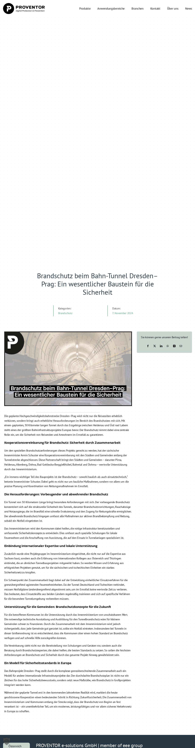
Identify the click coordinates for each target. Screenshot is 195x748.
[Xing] (174, 346)
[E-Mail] (180, 346)
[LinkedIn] (161, 346)
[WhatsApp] (168, 346)
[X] (154, 346)
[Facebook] (148, 346)
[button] (6, 741)
